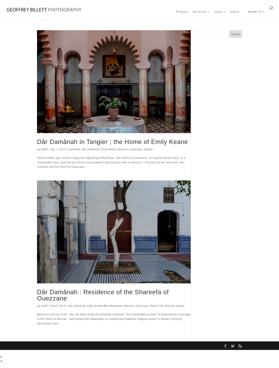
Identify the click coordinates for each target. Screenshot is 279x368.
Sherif (153, 306)
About (235, 11)
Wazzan (170, 306)
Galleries (199, 11)
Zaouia (180, 306)
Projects (182, 11)
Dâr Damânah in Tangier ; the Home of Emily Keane (112, 141)
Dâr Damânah (90, 149)
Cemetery (74, 149)
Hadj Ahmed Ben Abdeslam (104, 306)
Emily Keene (108, 149)
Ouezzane (136, 149)
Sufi (161, 306)
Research (255, 11)
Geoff (44, 149)
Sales (218, 11)
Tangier (148, 149)
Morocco (122, 149)
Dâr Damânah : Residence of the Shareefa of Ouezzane (103, 295)
